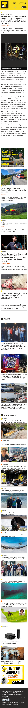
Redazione (4, 702)
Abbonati (21, 2)
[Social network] (22, 7)
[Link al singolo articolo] (14, 177)
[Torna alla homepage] (4, 4)
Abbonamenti (16, 704)
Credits (10, 704)
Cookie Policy (5, 704)
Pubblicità (15, 702)
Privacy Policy (21, 702)
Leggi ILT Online (14, 2)
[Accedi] (17, 3)
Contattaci (10, 702)
